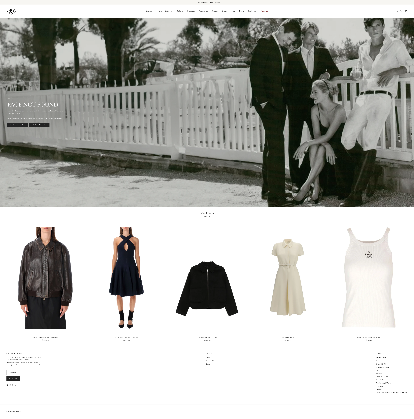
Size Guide (379, 380)
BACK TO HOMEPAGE (39, 125)
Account (379, 374)
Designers (149, 11)
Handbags (191, 11)
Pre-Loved (252, 11)
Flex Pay (379, 389)
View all (207, 216)
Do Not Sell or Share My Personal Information (392, 393)
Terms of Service (382, 377)
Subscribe (13, 379)
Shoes (224, 11)
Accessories (203, 11)
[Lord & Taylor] (11, 11)
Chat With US (381, 364)
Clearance (264, 11)
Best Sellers (207, 213)
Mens (233, 11)
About (208, 358)
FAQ (377, 370)
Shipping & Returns (382, 367)
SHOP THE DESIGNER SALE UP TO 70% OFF (207, 2)
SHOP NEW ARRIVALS (17, 125)
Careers (208, 364)
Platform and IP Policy (383, 383)
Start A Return (381, 358)
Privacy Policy (380, 386)
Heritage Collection (165, 11)
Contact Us (380, 361)
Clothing (180, 11)
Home (241, 11)
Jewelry (215, 11)
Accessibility (210, 361)
